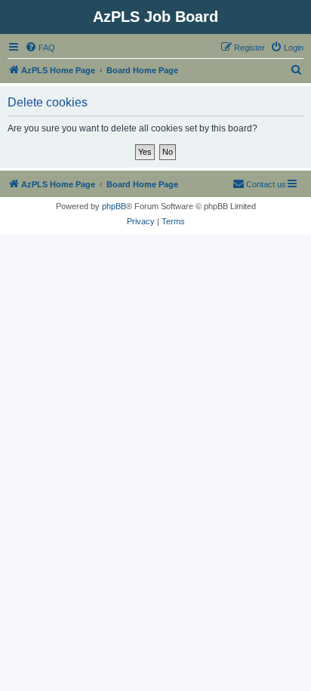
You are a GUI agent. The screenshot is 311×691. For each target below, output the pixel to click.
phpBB (114, 206)
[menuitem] (40, 48)
